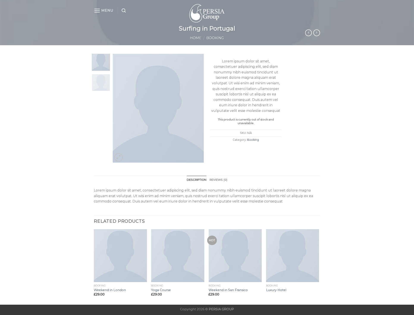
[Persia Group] (207, 13)
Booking (215, 38)
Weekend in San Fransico (228, 290)
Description (197, 179)
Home (195, 38)
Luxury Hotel (276, 290)
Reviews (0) (218, 179)
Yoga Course (161, 290)
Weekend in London (110, 290)
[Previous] (120, 108)
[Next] (197, 108)
